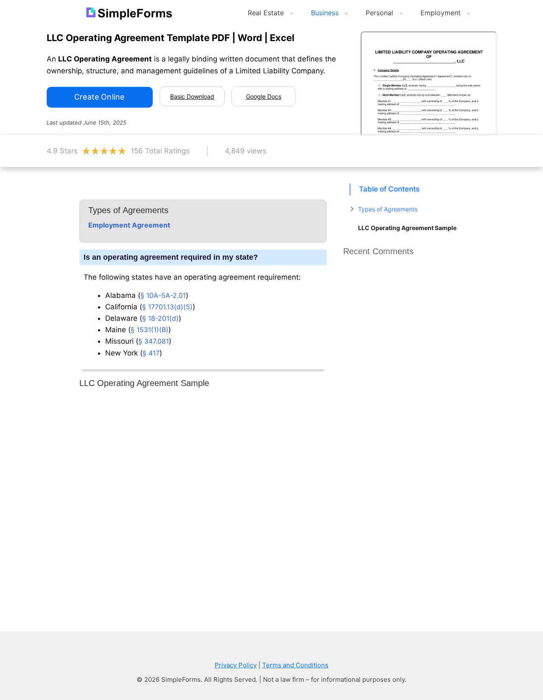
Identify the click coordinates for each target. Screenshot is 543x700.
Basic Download (192, 96)
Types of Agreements (387, 209)
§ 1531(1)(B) (149, 329)
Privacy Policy (236, 665)
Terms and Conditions (295, 665)
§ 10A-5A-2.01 (163, 295)
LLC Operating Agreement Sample (407, 227)
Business (325, 12)
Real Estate (266, 12)
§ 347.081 (153, 341)
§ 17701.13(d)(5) (167, 307)
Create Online (99, 96)
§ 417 (151, 353)
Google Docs (263, 96)
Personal (379, 12)
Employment (440, 12)
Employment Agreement (129, 225)
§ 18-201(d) (160, 318)
